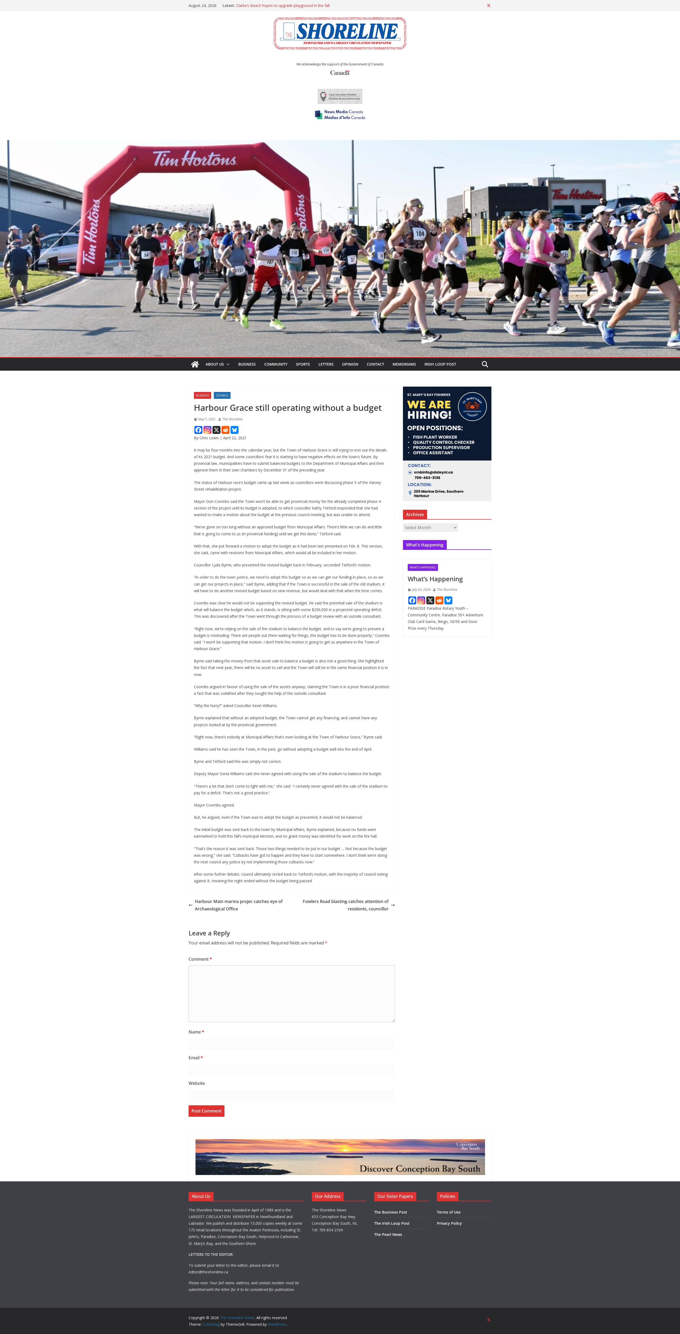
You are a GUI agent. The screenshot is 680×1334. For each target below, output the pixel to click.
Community (275, 364)
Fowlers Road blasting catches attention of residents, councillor (346, 905)
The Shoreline (232, 419)
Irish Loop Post (440, 364)
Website (197, 1083)
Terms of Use (449, 1212)
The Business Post (390, 1212)
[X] (216, 430)
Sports (303, 364)
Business (247, 364)
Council (222, 395)
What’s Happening (435, 578)
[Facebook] (198, 430)
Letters (326, 364)
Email (196, 1058)
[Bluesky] (235, 430)
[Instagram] (207, 430)
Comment (200, 959)
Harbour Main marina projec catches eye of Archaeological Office (239, 905)
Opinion (350, 364)
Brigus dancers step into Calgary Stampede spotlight (281, 5)
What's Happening (423, 567)
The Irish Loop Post (392, 1223)
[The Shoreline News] (340, 144)
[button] (227, 364)
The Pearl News (388, 1234)
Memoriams (404, 364)
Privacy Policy (449, 1223)
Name (196, 1032)
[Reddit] (226, 430)
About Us (215, 364)
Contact (375, 364)
